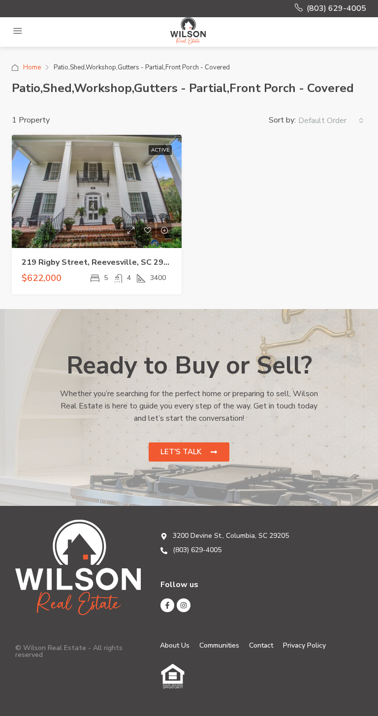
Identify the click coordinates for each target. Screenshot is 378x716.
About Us (174, 645)
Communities (219, 645)
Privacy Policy (304, 645)
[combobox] (331, 120)
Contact (261, 645)
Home (32, 67)
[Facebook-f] (167, 605)
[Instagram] (183, 605)
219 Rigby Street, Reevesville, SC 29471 (100, 262)
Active (160, 150)
